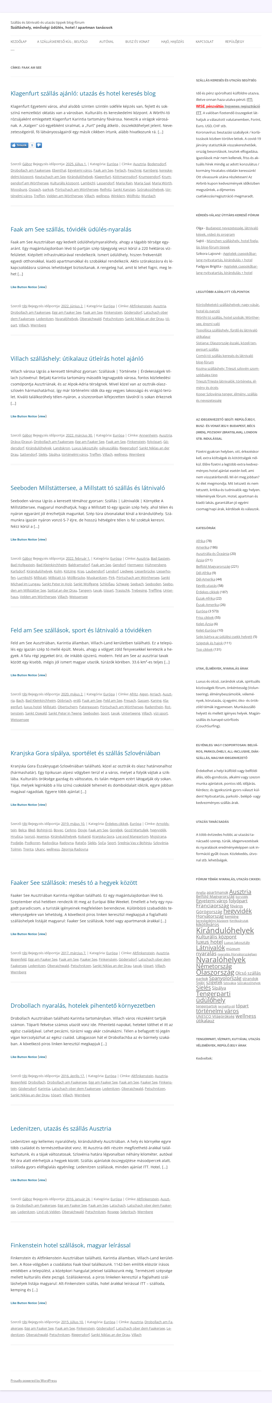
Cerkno (70, 830)
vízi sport (161, 713)
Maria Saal (142, 183)
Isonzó (29, 836)
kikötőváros (207, 924)
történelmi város (75, 454)
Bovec (58, 830)
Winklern (118, 195)
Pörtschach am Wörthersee (76, 189)
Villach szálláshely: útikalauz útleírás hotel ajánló (77, 358)
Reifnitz (106, 189)
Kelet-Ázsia (204, 623)
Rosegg (113, 1211)
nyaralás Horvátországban (237, 954)
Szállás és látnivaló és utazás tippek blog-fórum (47, 22)
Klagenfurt (103, 176)
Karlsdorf (18, 571)
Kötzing (70, 571)
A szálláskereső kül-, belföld (62, 41)
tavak (97, 590)
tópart (109, 590)
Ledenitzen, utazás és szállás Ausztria (61, 1128)
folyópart (154, 441)
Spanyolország (225, 978)
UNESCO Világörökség (215, 1016)
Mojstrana (158, 836)
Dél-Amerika (205, 579)
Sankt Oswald (36, 713)
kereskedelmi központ (212, 920)
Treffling (155, 590)
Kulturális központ (64, 183)
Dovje (82, 830)
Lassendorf (105, 183)
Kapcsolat (205, 41)
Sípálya (54, 454)
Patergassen (89, 706)
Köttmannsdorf (125, 176)
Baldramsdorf (79, 564)
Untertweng (130, 713)
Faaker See (88, 959)
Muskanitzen (97, 577)
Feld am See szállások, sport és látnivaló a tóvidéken (81, 630)
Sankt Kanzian (124, 189)
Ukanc (40, 849)
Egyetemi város (80, 170)
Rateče (80, 842)
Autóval (106, 41)
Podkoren (32, 842)
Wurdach (148, 195)
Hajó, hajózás (172, 41)
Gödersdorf (133, 312)
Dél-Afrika (203, 572)
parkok (48, 189)
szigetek (214, 982)
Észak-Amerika (207, 604)
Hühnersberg (155, 564)
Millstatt (40, 577)
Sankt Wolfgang (86, 584)
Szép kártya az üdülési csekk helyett (224, 636)
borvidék (242, 897)
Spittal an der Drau (62, 590)
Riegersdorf (129, 448)
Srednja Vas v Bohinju (135, 842)
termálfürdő (226, 1006)
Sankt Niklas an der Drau (144, 318)
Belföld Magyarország (213, 566)
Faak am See (103, 170)
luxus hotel (32, 706)
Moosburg (19, 189)
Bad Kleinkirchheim (51, 564)
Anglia (201, 892)
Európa (112, 163)
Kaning (156, 700)
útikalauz (205, 1021)
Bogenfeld (19, 959)
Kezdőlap (19, 41)
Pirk (112, 577)
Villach (89, 195)
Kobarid (84, 836)
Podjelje (17, 842)
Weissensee (78, 596)
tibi (24, 306)
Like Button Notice (24, 287)
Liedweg (126, 571)
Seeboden (153, 584)
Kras (80, 571)
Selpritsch (128, 1211)
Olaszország (215, 972)
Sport (105, 713)
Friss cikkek (205, 617)
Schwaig (122, 584)
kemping (232, 916)
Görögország (209, 912)
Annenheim (148, 435)
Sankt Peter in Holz (57, 584)
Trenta (28, 849)
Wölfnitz (133, 195)
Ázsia (200, 560)
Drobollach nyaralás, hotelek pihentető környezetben (83, 1005)
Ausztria (139, 163)
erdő (76, 700)
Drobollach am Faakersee (30, 170)
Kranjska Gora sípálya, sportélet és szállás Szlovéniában (85, 753)
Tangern (85, 590)
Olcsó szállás (248, 973)
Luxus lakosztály (85, 448)
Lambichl (88, 183)
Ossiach (35, 189)
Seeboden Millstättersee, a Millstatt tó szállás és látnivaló (88, 488)
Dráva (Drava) (21, 441)
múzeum (233, 948)
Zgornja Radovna (74, 849)
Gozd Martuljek (136, 830)
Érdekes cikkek (116, 823)
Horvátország (210, 916)
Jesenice (43, 836)
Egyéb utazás (206, 585)
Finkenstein (113, 312)
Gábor (27, 163)
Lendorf (112, 571)
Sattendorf (28, 454)
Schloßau (107, 584)
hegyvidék (158, 830)
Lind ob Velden (48, 1211)
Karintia (44, 1088)
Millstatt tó (57, 577)
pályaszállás (108, 448)
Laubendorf (95, 571)
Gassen (143, 700)
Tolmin (16, 849)
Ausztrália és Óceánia (212, 553)
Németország (214, 966)
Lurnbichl (24, 577)
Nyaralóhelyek (66, 318)
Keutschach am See (50, 176)
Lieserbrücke (145, 571)
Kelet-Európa (206, 630)
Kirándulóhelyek (80, 176)
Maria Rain (124, 183)
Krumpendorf (149, 176)
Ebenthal (59, 170)
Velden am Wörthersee (65, 195)
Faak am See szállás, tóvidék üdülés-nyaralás (71, 229)
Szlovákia (229, 983)
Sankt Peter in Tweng (65, 713)
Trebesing (139, 590)
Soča (102, 842)
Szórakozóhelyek (150, 189)
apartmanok (217, 892)
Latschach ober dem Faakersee (76, 1088)
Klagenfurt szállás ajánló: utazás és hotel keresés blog (83, 93)
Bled (31, 830)
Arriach (155, 694)
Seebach (137, 584)
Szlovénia (160, 842)
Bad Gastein (160, 558)
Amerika (202, 547)
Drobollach (36, 1082)
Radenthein (154, 706)
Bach (20, 700)
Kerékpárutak (239, 921)
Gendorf (119, 564)
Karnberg (150, 170)
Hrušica (17, 836)
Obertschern (68, 706)
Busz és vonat (137, 41)
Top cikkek (204, 649)
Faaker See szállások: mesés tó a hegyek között (74, 882)
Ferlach (120, 170)
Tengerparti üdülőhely (213, 996)
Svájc (200, 982)
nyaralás (206, 953)
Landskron (61, 448)
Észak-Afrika (205, 598)
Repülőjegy (234, 41)
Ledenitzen (45, 318)
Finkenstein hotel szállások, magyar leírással (71, 1245)
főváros (236, 905)
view (42, 287)
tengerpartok (206, 1006)
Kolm (58, 571)
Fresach (130, 700)
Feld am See (112, 700)
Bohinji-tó (44, 830)
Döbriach (64, 700)
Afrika (200, 540)
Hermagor (135, 564)
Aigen (143, 694)
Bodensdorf (156, 163)
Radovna (67, 842)
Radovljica (50, 842)
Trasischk (122, 590)
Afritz (134, 694)
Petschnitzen (113, 318)
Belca (22, 830)
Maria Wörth (162, 183)
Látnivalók (210, 947)
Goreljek (116, 830)
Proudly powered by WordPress (34, 1380)
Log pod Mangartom (132, 836)
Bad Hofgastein (23, 564)
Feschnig (135, 170)
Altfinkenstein (141, 306)
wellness (102, 195)
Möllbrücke (76, 577)
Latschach (118, 1205)
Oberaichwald (90, 318)
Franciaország (212, 905)
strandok (250, 978)
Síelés (43, 454)
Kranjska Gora (103, 836)
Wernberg (38, 325)
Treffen (39, 195)
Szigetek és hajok (209, 643)
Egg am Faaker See (66, 312)
